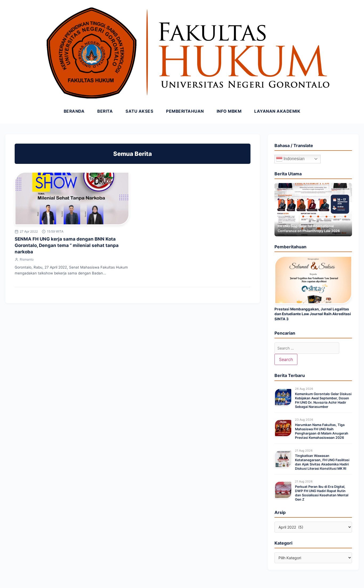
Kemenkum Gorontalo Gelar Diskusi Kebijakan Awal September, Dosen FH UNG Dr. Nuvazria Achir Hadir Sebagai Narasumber (323, 400)
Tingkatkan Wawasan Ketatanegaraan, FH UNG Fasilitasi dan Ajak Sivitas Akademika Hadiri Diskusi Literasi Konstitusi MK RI (322, 462)
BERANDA (74, 111)
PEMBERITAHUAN (185, 111)
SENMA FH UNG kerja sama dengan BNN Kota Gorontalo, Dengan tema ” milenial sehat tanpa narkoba (67, 245)
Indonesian (293, 158)
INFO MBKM (229, 111)
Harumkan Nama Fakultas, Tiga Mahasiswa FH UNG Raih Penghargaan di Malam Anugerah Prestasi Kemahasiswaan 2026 (321, 431)
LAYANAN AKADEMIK (277, 111)
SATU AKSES (139, 111)
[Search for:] (306, 348)
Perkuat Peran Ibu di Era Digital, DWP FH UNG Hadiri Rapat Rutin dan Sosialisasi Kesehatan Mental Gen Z (321, 493)
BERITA (105, 111)
